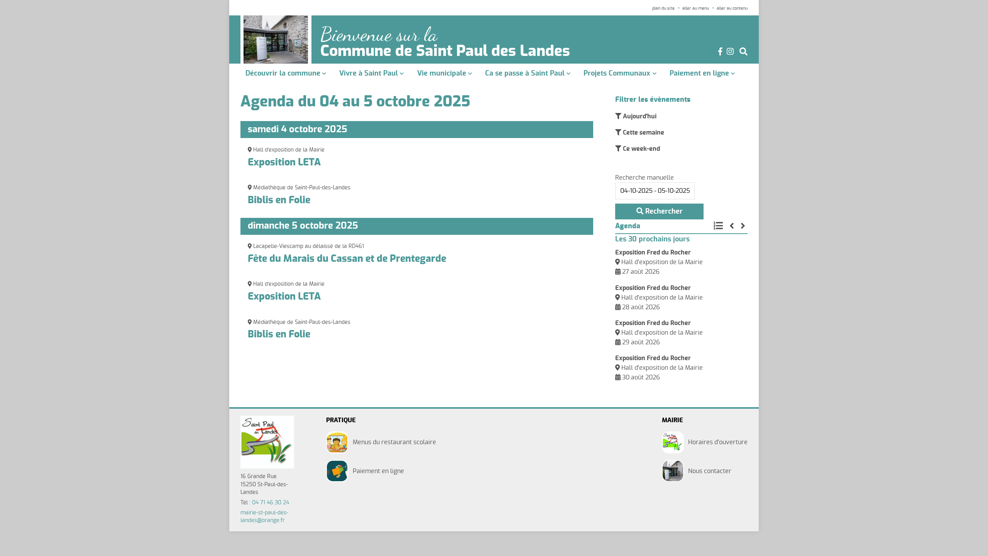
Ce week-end (640, 149)
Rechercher (663, 211)
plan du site (663, 8)
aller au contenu (732, 8)
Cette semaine (642, 133)
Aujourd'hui (638, 116)
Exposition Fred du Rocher (653, 252)
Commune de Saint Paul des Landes (445, 51)
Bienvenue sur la (378, 34)
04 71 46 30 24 (270, 502)
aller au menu (695, 8)
